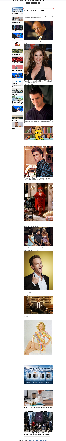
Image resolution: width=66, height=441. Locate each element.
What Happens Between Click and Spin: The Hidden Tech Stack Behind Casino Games (17, 112)
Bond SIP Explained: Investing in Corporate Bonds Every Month (16, 22)
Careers (46, 440)
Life (28, 0)
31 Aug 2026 (14, 0)
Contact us (37, 440)
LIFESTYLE (13, 23)
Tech (17, 0)
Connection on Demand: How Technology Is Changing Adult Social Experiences (17, 70)
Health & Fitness (32, 0)
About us (43, 440)
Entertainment (21, 0)
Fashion (25, 0)
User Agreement (30, 440)
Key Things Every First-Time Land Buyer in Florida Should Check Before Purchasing (17, 55)
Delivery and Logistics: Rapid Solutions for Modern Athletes (17, 86)
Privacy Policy (34, 440)
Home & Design (42, 0)
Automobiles (37, 0)
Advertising (40, 440)
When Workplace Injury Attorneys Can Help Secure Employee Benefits (17, 30)
